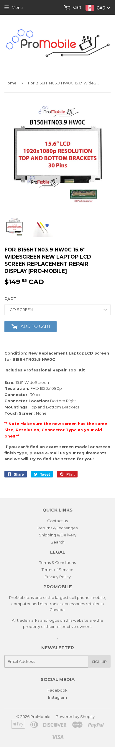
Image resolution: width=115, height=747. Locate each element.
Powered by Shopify (75, 716)
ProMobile (40, 716)
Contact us (57, 520)
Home (10, 83)
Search (58, 542)
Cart (76, 7)
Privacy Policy (58, 576)
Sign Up (99, 661)
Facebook (57, 690)
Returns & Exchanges (57, 527)
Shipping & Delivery (57, 535)
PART (10, 299)
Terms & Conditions (57, 562)
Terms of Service (57, 569)
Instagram (57, 697)
